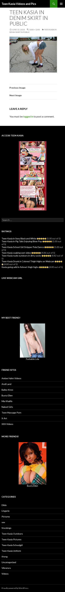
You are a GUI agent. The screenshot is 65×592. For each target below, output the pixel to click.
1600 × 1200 (34, 29)
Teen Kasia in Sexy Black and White (19, 238)
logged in (28, 116)
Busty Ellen (7, 395)
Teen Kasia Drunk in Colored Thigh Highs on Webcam (28, 261)
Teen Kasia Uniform (11, 550)
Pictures (6, 516)
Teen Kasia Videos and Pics (19, 4)
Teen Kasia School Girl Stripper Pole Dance (23, 247)
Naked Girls (7, 407)
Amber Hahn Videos (11, 378)
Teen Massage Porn (11, 412)
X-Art (4, 418)
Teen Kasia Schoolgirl (12, 545)
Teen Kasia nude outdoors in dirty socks (21, 255)
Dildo (4, 505)
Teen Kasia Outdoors (12, 533)
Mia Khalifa (7, 401)
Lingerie (5, 510)
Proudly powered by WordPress (15, 588)
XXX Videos (7, 424)
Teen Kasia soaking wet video (16, 252)
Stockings (6, 528)
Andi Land (6, 384)
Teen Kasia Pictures (11, 539)
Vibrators (6, 568)
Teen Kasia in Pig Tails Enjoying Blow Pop (22, 241)
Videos (5, 573)
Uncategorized (9, 562)
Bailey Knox (7, 389)
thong (5, 556)
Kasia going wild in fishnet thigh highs (20, 267)
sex (3, 522)
